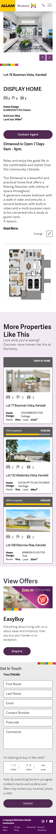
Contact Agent (28, 134)
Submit (28, 803)
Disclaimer (31, 827)
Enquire (17, 651)
